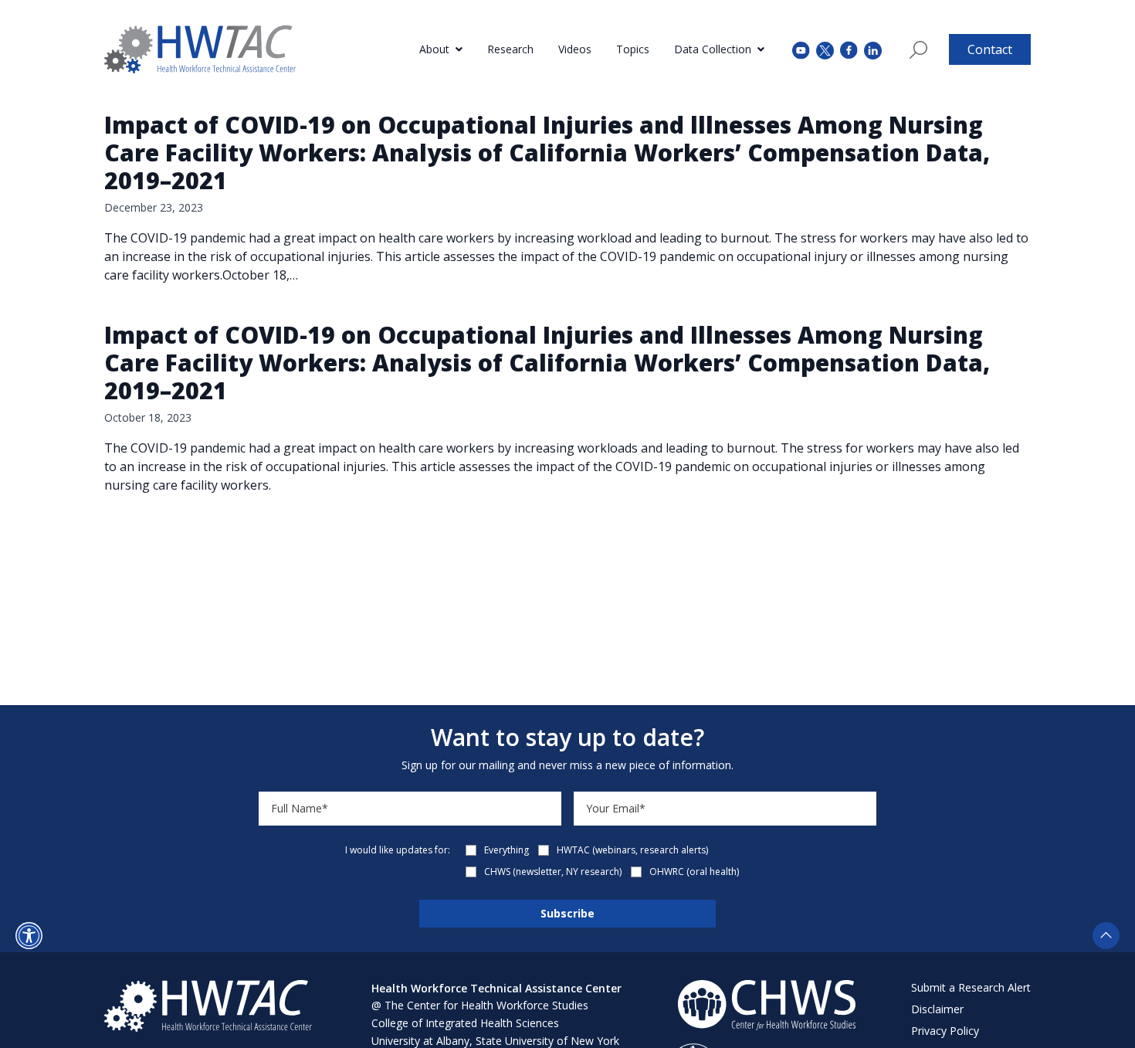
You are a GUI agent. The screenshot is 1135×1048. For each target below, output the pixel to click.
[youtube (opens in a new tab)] (801, 49)
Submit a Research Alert (971, 987)
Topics (632, 49)
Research (510, 49)
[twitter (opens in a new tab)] (825, 49)
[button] (28, 935)
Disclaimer (937, 1009)
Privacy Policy (945, 1030)
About (434, 49)
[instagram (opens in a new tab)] (873, 49)
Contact (989, 49)
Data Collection (712, 49)
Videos (574, 49)
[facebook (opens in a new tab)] (849, 49)
